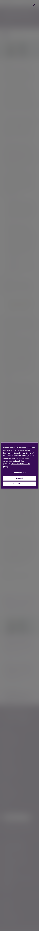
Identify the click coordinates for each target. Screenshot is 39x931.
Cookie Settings (19, 472)
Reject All (19, 478)
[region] (19, 465)
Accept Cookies (19, 484)
